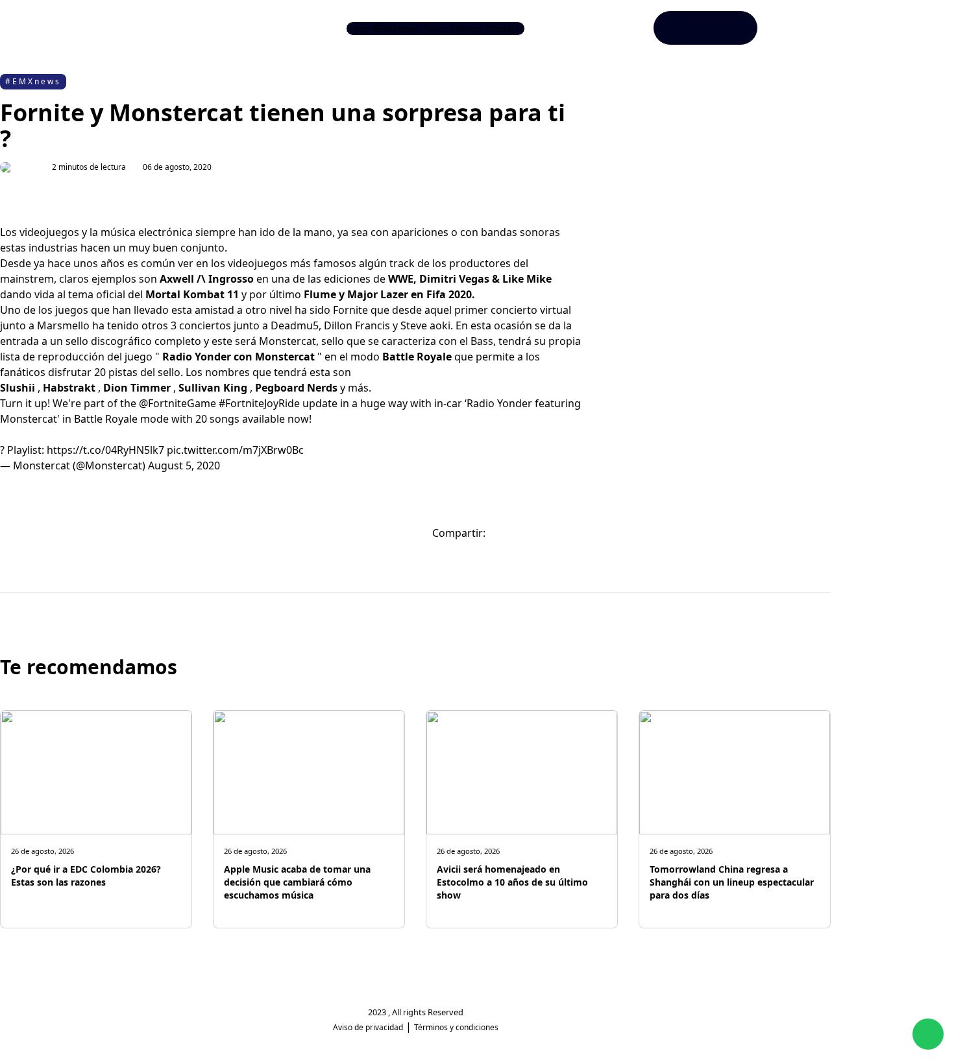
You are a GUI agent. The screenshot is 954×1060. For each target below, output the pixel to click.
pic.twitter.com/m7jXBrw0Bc (235, 450)
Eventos (466, 28)
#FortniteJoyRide (259, 403)
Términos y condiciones (456, 1027)
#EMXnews (397, 28)
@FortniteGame (177, 403)
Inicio (359, 28)
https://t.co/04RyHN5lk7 (105, 450)
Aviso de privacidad (368, 1027)
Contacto (505, 28)
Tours (435, 28)
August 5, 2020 (184, 465)
